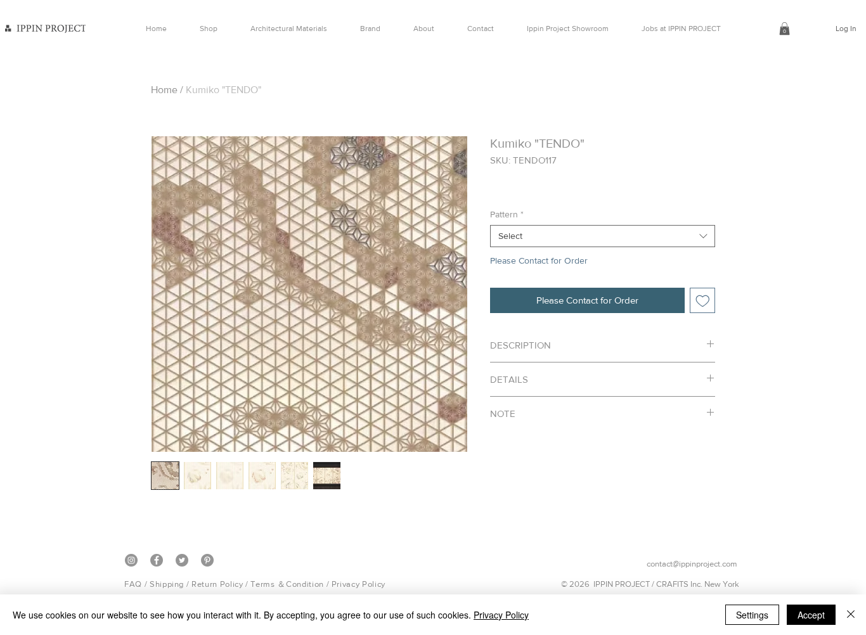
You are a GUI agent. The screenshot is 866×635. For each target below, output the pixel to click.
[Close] (850, 615)
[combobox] (602, 236)
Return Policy (217, 584)
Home (164, 89)
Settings (752, 614)
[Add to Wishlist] (703, 301)
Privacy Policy (358, 584)
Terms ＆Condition (286, 584)
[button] (784, 28)
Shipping (167, 584)
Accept (811, 614)
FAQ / (137, 584)
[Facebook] (156, 560)
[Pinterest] (207, 560)
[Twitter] (182, 560)
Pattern (507, 214)
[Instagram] (131, 560)
